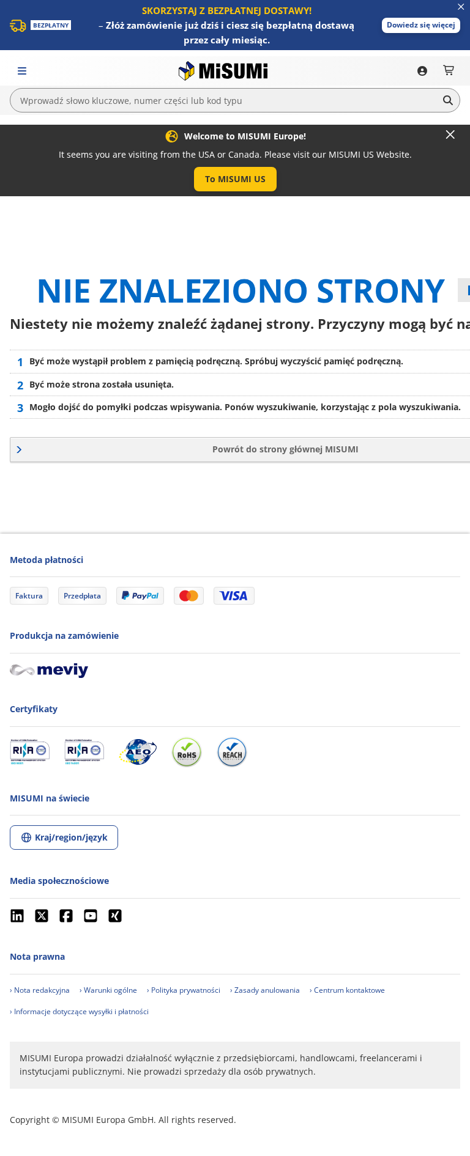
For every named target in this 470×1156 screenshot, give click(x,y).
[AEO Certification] (138, 752)
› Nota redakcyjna (40, 990)
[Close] (450, 134)
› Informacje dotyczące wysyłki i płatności (79, 1011)
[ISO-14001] (84, 752)
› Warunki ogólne (108, 990)
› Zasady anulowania (265, 990)
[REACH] (232, 752)
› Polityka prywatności (183, 990)
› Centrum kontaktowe (347, 990)
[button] (421, 25)
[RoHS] (186, 752)
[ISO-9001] (30, 752)
